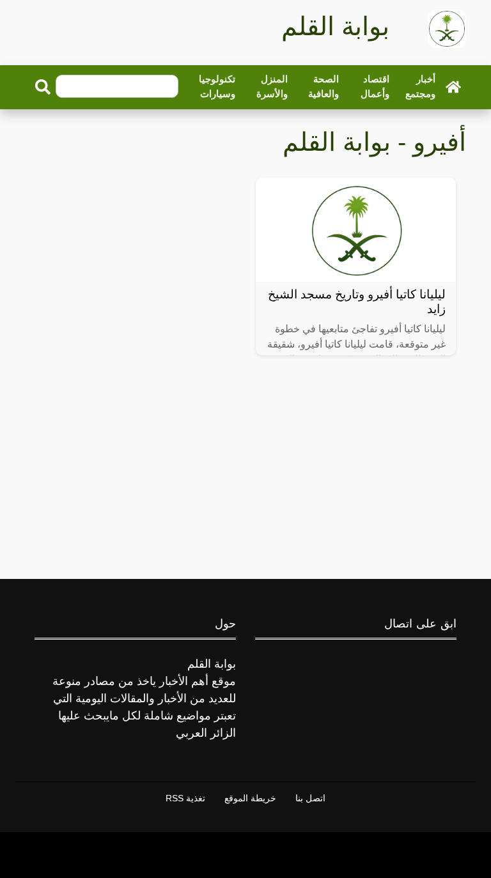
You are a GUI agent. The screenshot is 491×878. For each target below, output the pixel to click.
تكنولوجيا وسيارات (217, 86)
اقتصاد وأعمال (375, 86)
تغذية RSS (185, 798)
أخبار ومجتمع (420, 86)
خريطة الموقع (250, 798)
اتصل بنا (310, 798)
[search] (43, 86)
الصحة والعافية (323, 86)
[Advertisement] (245, 478)
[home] (453, 86)
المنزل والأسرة (272, 86)
